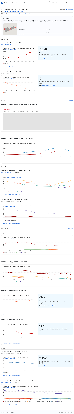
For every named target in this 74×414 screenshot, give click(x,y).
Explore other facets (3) (6, 262)
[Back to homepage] (2, 3)
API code (10, 66)
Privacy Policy (70, 412)
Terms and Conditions (63, 412)
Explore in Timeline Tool (16, 66)
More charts (70, 39)
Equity (16, 13)
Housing (34, 13)
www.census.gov (21, 34)
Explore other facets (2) (6, 44)
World (22, 11)
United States (11, 11)
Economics (11, 13)
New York (6, 11)
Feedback (71, 2)
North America (17, 11)
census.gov (43, 58)
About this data (13, 49)
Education (21, 13)
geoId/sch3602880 (69, 9)
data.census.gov (8, 49)
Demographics (28, 13)
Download (5, 66)
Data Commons (7, 2)
